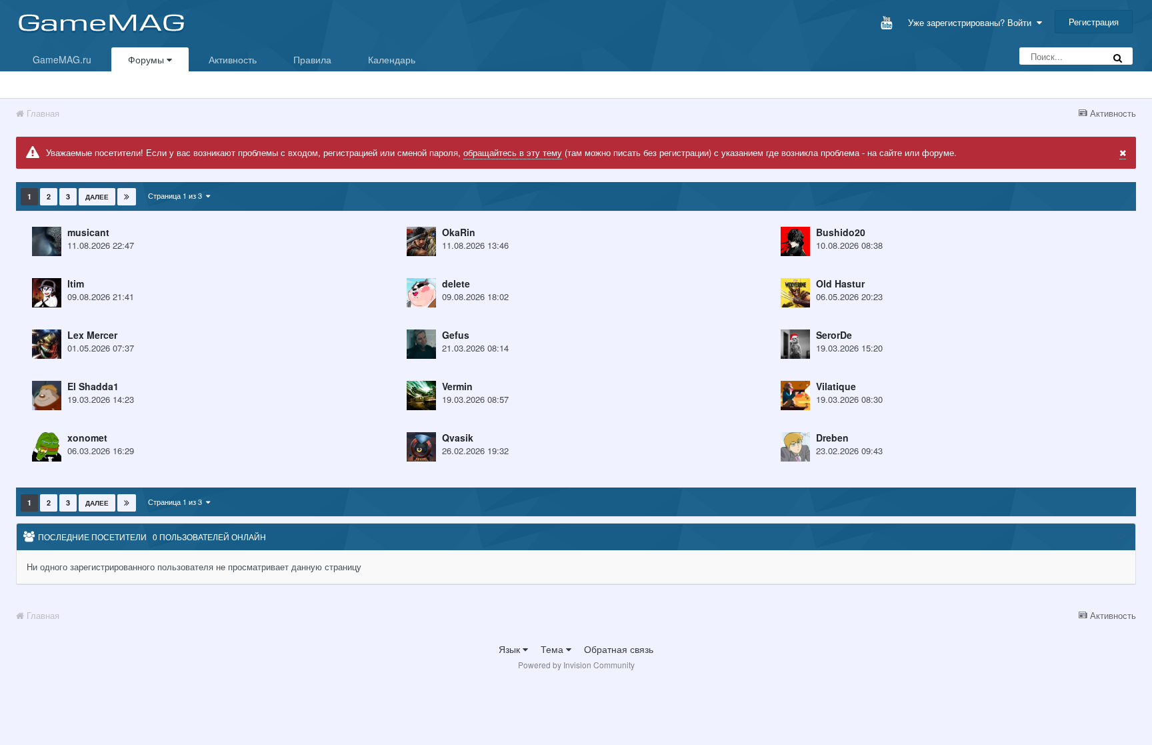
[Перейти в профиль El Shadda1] (46, 395)
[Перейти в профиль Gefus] (421, 344)
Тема (553, 649)
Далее (97, 196)
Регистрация (1094, 21)
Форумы (147, 59)
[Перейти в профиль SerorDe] (795, 344)
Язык (511, 649)
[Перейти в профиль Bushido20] (795, 241)
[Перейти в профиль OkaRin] (421, 241)
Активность (233, 59)
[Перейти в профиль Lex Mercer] (46, 344)
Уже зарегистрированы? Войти (972, 22)
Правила (312, 59)
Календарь (391, 59)
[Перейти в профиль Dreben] (795, 447)
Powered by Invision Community (576, 664)
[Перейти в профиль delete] (421, 292)
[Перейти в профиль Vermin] (421, 395)
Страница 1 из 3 (177, 195)
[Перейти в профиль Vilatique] (795, 395)
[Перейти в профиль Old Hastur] (795, 292)
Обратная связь (618, 649)
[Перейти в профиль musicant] (46, 241)
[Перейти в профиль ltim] (46, 292)
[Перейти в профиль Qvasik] (421, 447)
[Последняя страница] (126, 196)
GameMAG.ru (62, 59)
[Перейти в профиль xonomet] (46, 447)
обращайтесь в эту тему (512, 152)
